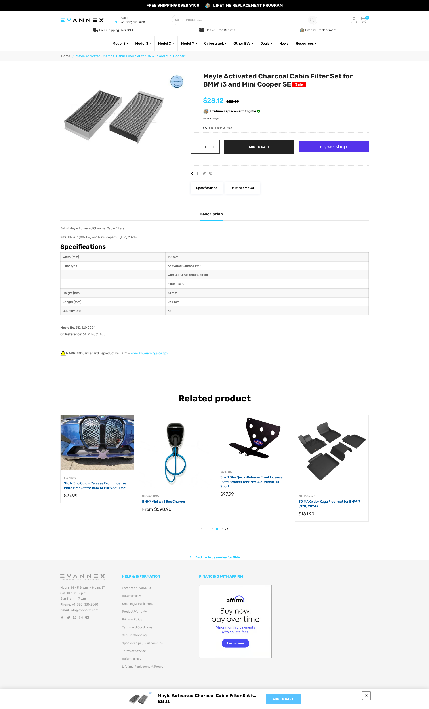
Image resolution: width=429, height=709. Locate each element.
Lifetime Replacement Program (144, 667)
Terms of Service (134, 651)
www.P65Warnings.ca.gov (149, 353)
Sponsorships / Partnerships (142, 643)
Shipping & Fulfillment (137, 604)
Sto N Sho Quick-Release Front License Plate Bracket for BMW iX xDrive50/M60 (96, 485)
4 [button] (217, 529)
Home (65, 56)
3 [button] (212, 529)
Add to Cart (283, 699)
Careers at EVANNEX (136, 588)
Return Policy (131, 596)
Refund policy (131, 659)
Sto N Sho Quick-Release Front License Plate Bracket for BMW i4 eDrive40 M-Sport (251, 481)
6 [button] (226, 529)
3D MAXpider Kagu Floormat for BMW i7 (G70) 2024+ (329, 504)
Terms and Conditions (137, 627)
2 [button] (207, 529)
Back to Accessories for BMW (217, 557)
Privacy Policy (132, 619)
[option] (97, 463)
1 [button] (202, 529)
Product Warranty (134, 612)
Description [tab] (211, 214)
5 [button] (222, 529)
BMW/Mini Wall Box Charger (163, 502)
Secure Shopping (134, 635)
